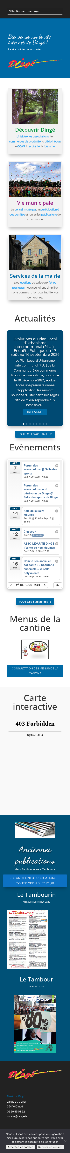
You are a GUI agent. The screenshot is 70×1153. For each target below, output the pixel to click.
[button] (57, 585)
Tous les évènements (35, 601)
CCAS (21, 146)
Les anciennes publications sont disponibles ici (33, 880)
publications (49, 214)
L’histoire (22, 136)
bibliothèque (52, 141)
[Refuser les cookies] (65, 1141)
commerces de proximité (25, 141)
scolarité (34, 146)
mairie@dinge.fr (17, 1116)
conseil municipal (25, 209)
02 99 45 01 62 (16, 1111)
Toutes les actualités (35, 434)
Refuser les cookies (50, 1147)
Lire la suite (35, 411)
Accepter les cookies (20, 1147)
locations (25, 282)
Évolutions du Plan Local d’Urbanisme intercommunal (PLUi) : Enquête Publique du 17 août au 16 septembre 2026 (35, 346)
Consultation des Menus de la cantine (35, 671)
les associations (39, 136)
